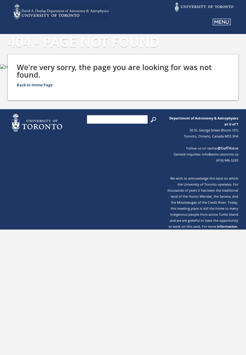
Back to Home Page (34, 85)
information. (227, 226)
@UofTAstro (228, 148)
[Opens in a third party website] (204, 11)
